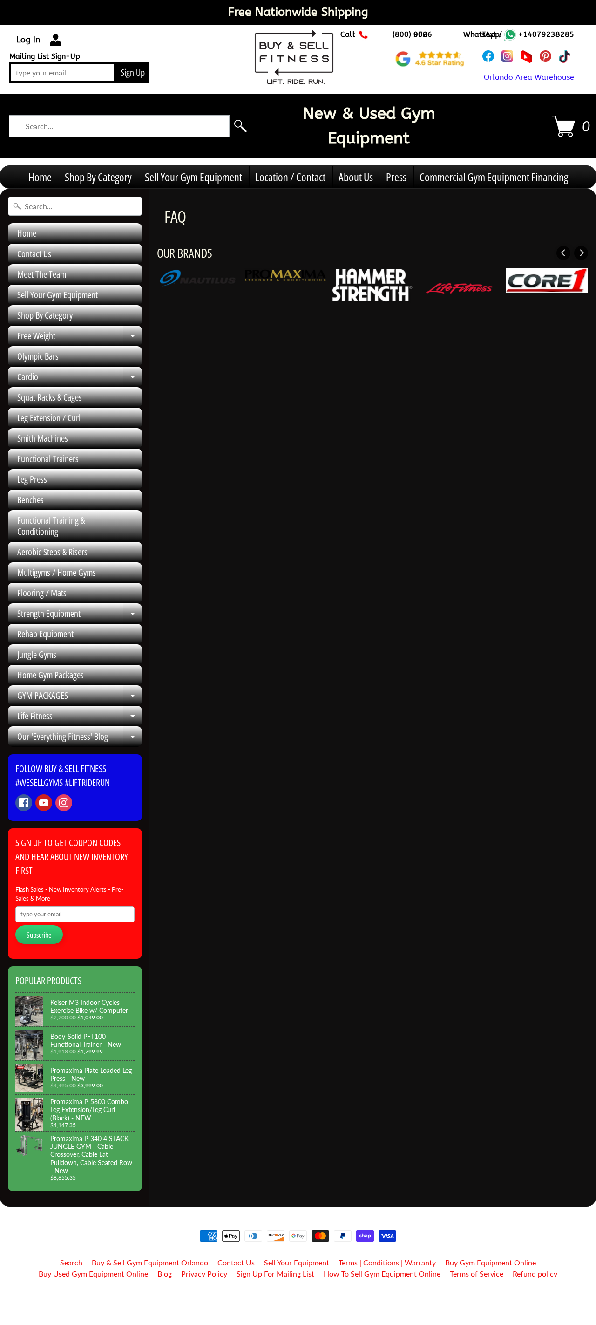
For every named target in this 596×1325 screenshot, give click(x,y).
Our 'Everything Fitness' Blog (79, 738)
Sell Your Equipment (296, 1262)
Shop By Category (98, 176)
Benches (30, 499)
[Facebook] (23, 802)
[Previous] (563, 253)
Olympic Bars (38, 356)
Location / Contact (290, 176)
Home (40, 176)
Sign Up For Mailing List (275, 1273)
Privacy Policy (204, 1273)
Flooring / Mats (42, 593)
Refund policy (535, 1273)
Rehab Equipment (45, 634)
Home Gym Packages (50, 675)
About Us (356, 176)
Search (71, 1262)
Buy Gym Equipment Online (490, 1262)
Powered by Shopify (298, 1306)
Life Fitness (79, 718)
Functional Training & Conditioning (51, 526)
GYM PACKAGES (79, 697)
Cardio (79, 378)
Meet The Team (41, 274)
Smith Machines (42, 438)
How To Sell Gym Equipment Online (382, 1273)
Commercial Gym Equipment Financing (494, 176)
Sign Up (133, 72)
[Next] (581, 253)
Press (396, 176)
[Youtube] (43, 802)
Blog (164, 1273)
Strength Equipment (79, 615)
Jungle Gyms (36, 654)
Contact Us (34, 253)
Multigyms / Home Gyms (56, 572)
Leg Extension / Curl (49, 417)
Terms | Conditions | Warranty (387, 1262)
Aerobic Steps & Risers (52, 552)
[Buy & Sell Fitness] (294, 79)
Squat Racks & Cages (49, 397)
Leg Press (32, 479)
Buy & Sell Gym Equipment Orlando (150, 1262)
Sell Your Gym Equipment (193, 176)
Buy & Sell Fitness (294, 1298)
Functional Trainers (48, 458)
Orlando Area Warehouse (529, 77)
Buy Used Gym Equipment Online (93, 1273)
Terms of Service (476, 1273)
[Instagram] (63, 802)
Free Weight (79, 337)
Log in (28, 39)
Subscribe (39, 935)
